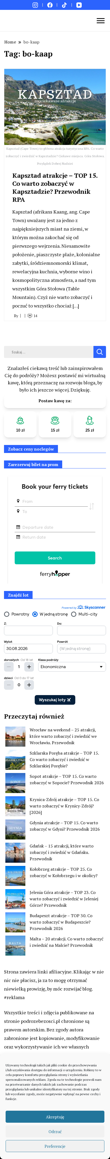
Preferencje (55, 1146)
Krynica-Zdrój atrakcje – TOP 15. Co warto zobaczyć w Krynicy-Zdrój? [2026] (64, 806)
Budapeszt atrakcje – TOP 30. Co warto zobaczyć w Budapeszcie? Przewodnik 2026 (61, 922)
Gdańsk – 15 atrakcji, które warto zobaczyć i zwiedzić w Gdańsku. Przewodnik (61, 852)
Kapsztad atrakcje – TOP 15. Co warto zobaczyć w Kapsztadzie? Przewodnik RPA (54, 187)
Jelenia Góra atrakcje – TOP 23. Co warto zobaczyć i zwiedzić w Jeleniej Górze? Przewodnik (64, 898)
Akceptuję (55, 1116)
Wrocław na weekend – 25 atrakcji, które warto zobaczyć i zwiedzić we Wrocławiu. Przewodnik (63, 736)
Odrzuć (55, 1131)
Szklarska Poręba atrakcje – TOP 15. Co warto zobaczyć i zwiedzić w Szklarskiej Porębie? (64, 759)
